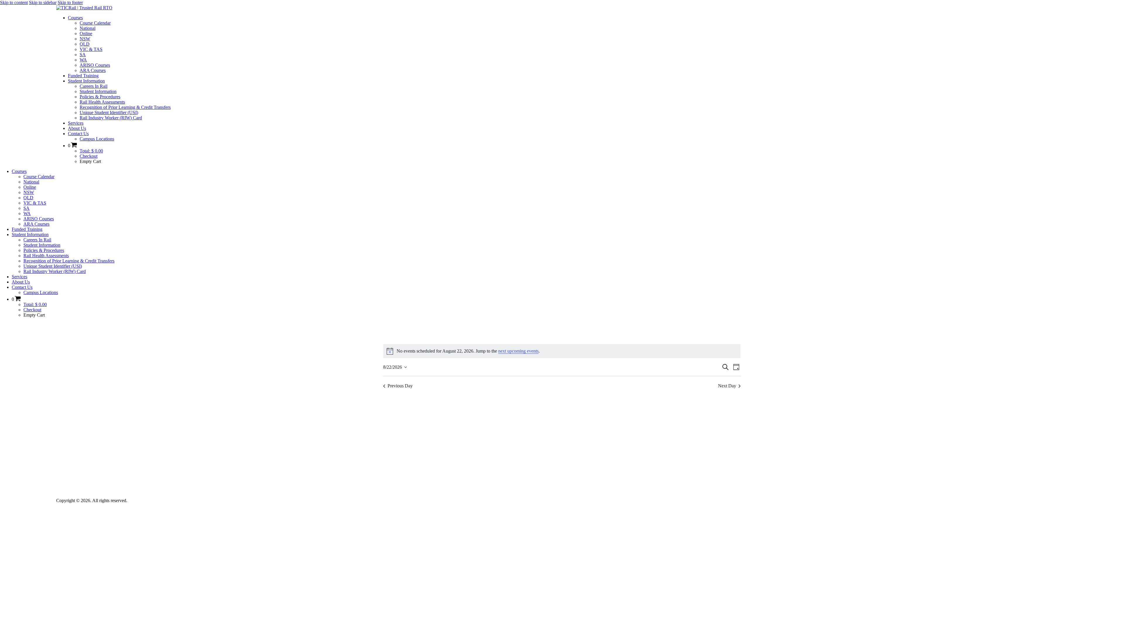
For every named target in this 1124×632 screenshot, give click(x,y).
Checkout (88, 156)
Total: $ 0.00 (91, 150)
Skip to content (14, 2)
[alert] (562, 351)
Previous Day (400, 385)
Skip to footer (70, 2)
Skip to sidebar (42, 2)
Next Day (727, 385)
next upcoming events (518, 350)
